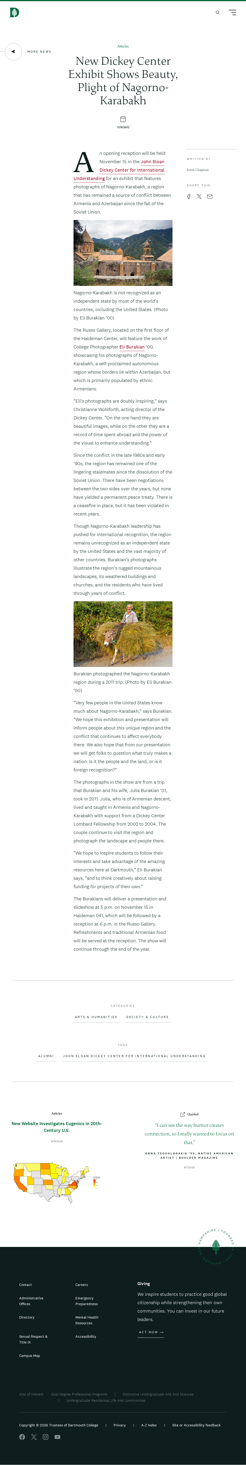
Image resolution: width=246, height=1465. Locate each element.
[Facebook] (22, 1438)
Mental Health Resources (86, 1320)
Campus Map (29, 1355)
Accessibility (85, 1336)
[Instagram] (46, 1438)
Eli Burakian (132, 347)
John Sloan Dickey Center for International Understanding (119, 169)
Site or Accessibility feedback (196, 1425)
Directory (27, 1317)
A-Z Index (149, 1425)
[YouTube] (57, 1438)
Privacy (120, 1425)
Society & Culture (147, 1017)
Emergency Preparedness (86, 1301)
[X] (34, 1438)
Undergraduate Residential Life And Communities (106, 1400)
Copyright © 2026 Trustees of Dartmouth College (58, 1425)
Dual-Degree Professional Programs (79, 1394)
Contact (25, 1284)
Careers (81, 1284)
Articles (123, 46)
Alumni (46, 1056)
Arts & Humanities (96, 1017)
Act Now (148, 1332)
